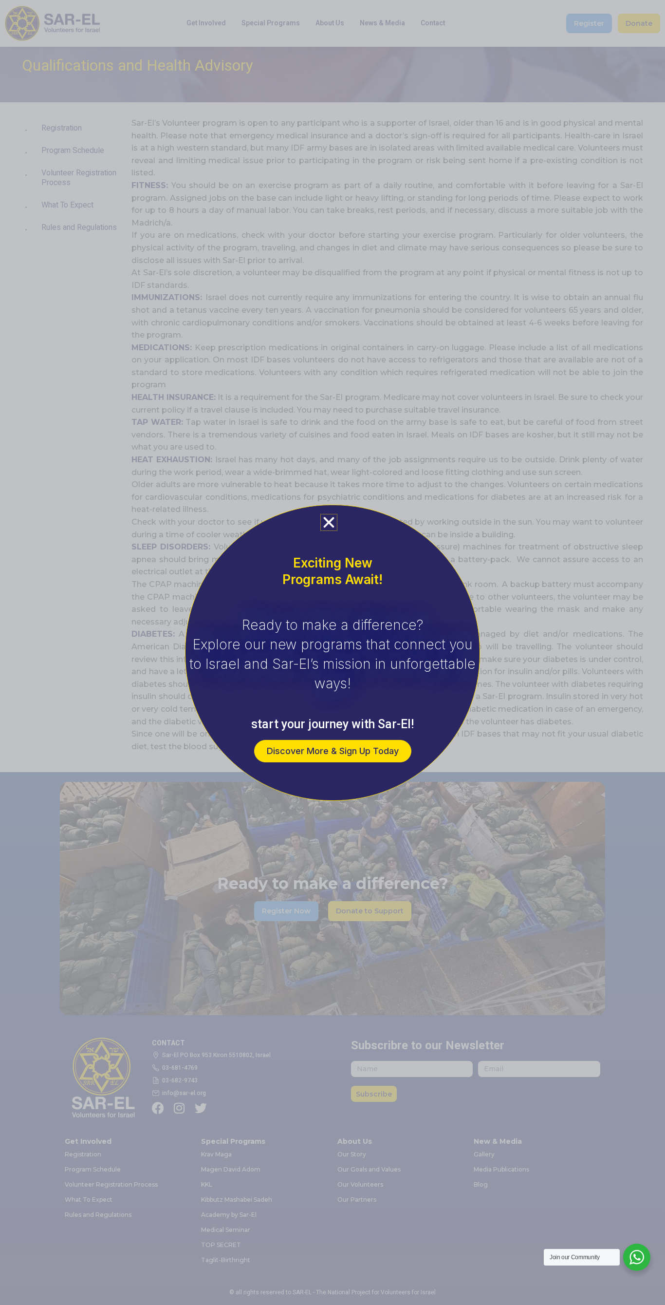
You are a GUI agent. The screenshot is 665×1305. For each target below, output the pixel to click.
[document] (332, 652)
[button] (328, 522)
